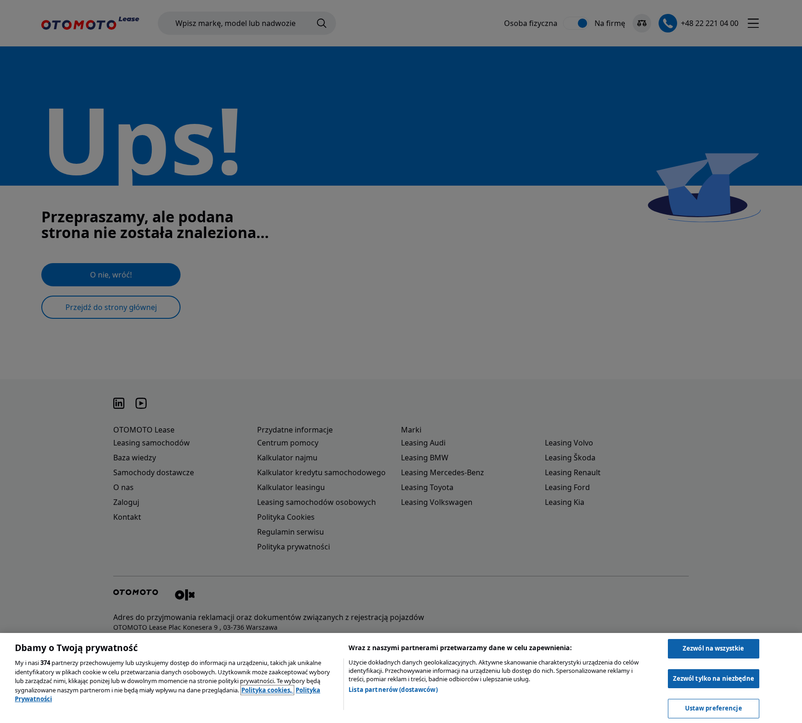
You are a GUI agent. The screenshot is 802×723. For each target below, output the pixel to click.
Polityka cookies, (267, 690)
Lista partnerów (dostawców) (393, 689)
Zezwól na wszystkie (713, 648)
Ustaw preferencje (713, 708)
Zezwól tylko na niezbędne (713, 678)
